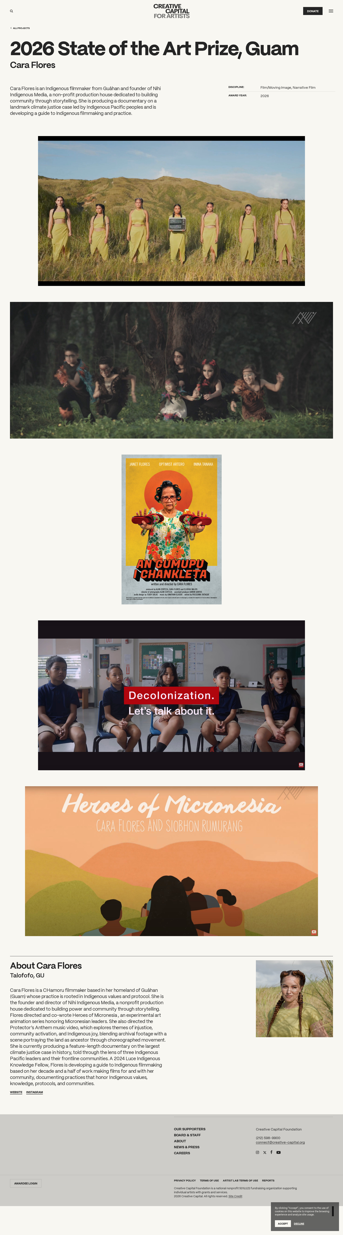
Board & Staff (187, 1135)
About (180, 1141)
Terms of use (209, 1180)
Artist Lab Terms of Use (240, 1180)
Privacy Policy (185, 1180)
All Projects (21, 28)
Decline (299, 1223)
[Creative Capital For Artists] (172, 11)
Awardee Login (25, 1183)
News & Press (186, 1147)
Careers (182, 1153)
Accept (283, 1223)
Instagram (34, 1092)
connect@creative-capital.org (280, 1142)
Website (16, 1092)
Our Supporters (189, 1129)
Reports (268, 1180)
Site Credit (235, 1196)
